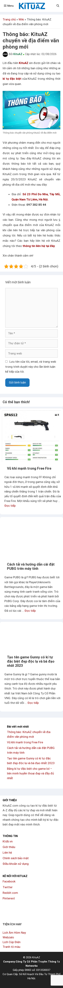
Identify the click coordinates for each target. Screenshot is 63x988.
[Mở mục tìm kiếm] (58, 6)
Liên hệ (7, 852)
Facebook (9, 881)
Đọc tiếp (10, 505)
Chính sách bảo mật (16, 858)
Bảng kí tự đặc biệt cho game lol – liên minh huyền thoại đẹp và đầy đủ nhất (30, 773)
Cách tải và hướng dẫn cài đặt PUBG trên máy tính (31, 566)
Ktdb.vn (8, 841)
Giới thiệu (9, 847)
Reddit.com (10, 892)
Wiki (21, 19)
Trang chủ (9, 19)
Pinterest (9, 898)
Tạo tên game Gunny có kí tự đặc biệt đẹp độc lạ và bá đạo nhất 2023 (30, 661)
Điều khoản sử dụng (16, 863)
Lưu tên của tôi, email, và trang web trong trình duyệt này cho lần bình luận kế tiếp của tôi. (30, 366)
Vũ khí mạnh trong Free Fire (29, 468)
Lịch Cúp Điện (11, 942)
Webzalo (8, 937)
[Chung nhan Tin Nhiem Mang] (16, 912)
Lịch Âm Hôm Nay (14, 932)
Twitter (8, 887)
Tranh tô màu (11, 947)
